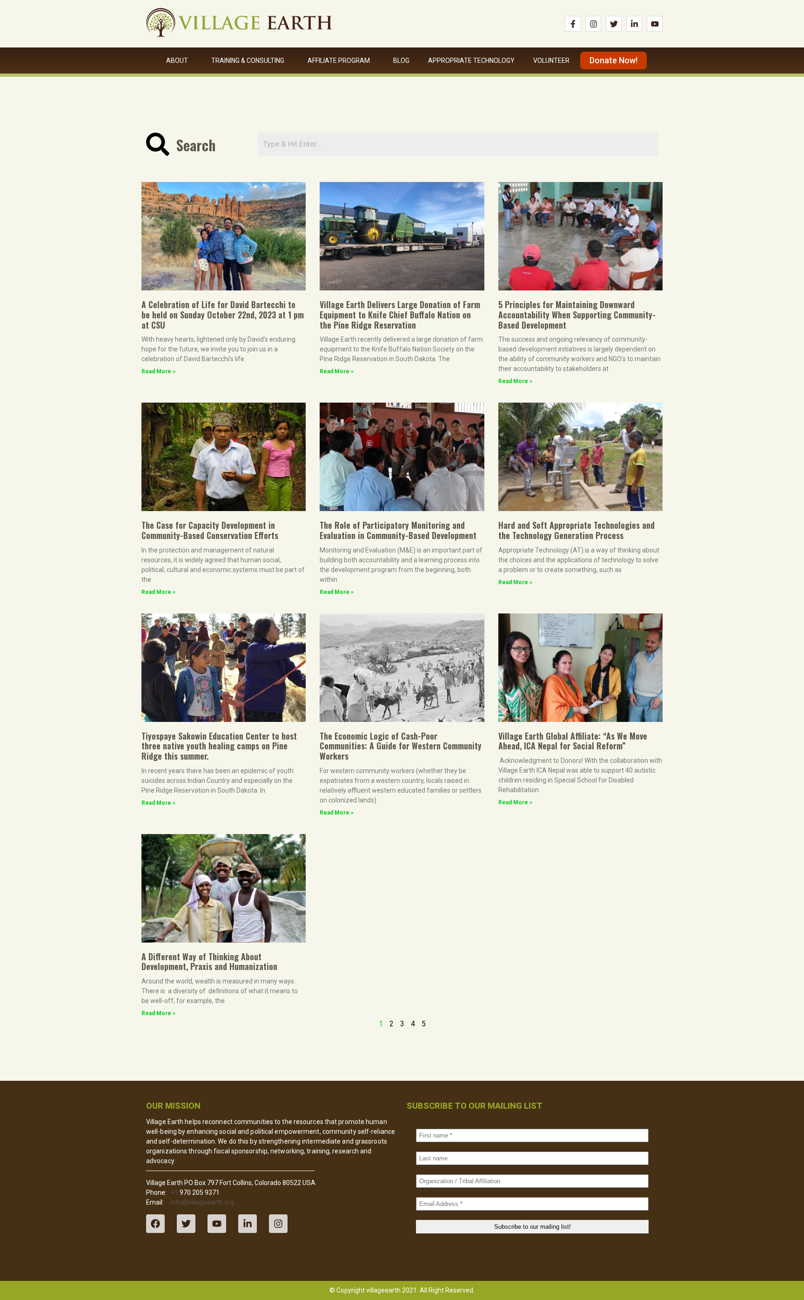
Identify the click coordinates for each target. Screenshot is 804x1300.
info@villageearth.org (202, 1202)
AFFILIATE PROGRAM (339, 60)
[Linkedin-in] (634, 24)
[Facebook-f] (573, 24)
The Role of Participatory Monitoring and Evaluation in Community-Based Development (398, 530)
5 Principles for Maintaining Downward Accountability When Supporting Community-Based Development (577, 314)
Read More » (158, 371)
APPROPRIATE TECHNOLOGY (471, 60)
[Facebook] (155, 1223)
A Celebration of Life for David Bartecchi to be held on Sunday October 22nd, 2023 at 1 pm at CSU (222, 314)
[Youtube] (655, 24)
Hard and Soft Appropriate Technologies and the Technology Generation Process (576, 530)
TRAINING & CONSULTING (247, 60)
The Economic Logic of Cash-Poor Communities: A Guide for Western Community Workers (401, 746)
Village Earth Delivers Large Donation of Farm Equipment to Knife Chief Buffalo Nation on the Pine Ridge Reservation (400, 314)
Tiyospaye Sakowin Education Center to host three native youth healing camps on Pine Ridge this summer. (219, 746)
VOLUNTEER (551, 60)
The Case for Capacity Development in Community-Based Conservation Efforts (209, 530)
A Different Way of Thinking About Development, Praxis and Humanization (209, 961)
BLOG (401, 60)
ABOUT (177, 60)
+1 (174, 1192)
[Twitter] (614, 24)
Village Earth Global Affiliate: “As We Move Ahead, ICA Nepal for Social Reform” (572, 741)
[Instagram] (593, 24)
